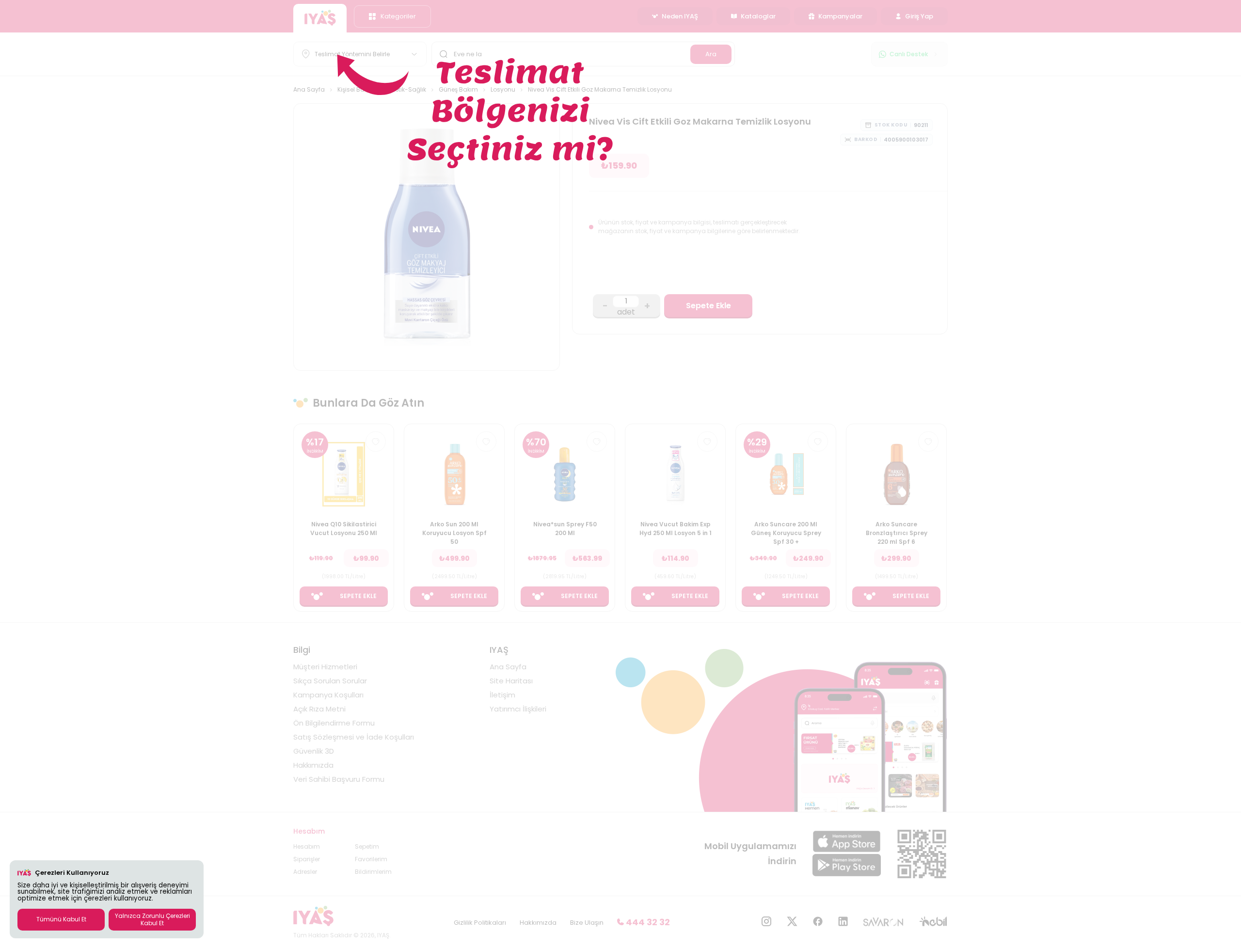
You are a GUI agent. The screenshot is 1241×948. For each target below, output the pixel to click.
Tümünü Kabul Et (61, 919)
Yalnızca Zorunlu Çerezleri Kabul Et (152, 919)
